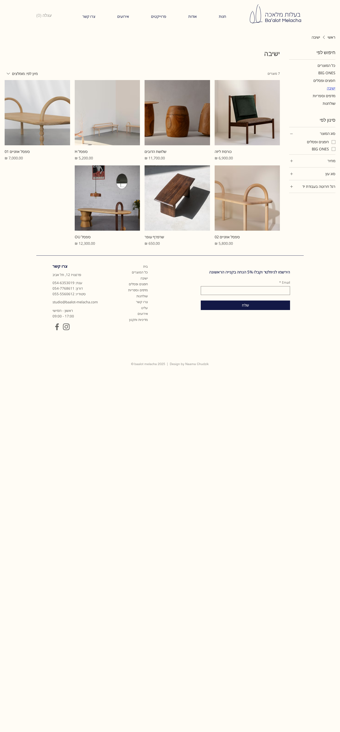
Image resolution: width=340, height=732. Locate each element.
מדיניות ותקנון (138, 319)
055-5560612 (63, 294)
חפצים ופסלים (138, 284)
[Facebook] (57, 326)
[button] (192, 16)
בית (145, 266)
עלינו (144, 308)
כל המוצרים (140, 272)
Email (284, 282)
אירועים (143, 313)
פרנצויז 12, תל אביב (67, 274)
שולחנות (142, 296)
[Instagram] (66, 326)
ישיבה (144, 278)
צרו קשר (142, 302)
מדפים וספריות (138, 290)
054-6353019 (63, 282)
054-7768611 (63, 288)
